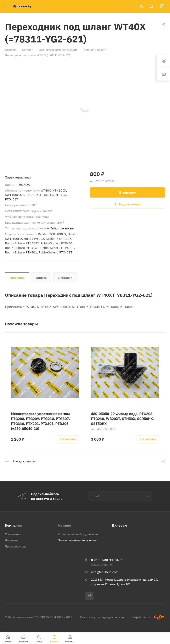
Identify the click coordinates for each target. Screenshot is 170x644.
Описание (17, 278)
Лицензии (11, 540)
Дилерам (119, 525)
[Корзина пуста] (162, 6)
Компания (13, 525)
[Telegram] (89, 596)
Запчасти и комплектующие (77, 540)
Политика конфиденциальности (102, 617)
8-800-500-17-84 (105, 560)
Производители (16, 546)
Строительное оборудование (78, 534)
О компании (13, 534)
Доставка (65, 278)
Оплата (41, 278)
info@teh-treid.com (104, 572)
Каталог (64, 525)
